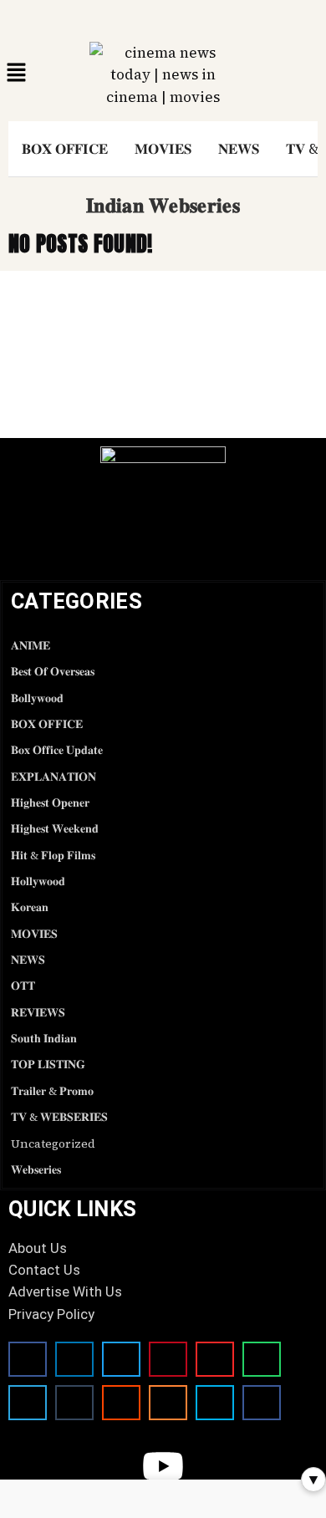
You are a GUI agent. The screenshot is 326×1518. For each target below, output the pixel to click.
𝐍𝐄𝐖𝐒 (238, 149)
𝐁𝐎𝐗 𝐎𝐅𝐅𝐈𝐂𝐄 (65, 149)
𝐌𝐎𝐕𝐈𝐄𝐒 (163, 149)
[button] (16, 73)
